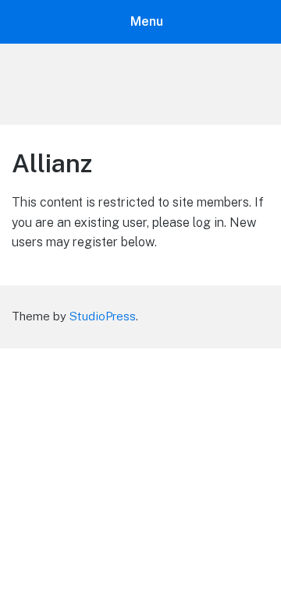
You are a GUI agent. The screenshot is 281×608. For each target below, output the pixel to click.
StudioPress (102, 316)
